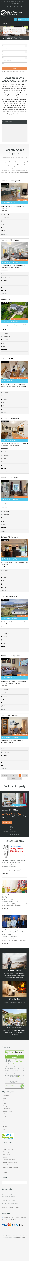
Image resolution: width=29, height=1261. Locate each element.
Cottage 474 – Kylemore (9, 715)
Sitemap (5, 1172)
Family (4, 1113)
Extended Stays (7, 1111)
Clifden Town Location (19, 805)
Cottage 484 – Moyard (9, 359)
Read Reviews (9, 1085)
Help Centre (6, 1154)
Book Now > (4, 234)
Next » (13, 778)
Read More (5, 873)
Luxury (5, 1119)
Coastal (5, 1103)
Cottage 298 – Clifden (10, 810)
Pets (4, 1121)
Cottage (5, 1106)
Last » (19, 778)
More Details (5, 210)
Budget (5, 1100)
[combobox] (14, 46)
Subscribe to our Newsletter (11, 1167)
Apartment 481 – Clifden (10, 477)
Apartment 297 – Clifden (10, 418)
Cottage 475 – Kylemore (9, 537)
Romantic (5, 1124)
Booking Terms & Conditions (10, 1162)
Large (4, 1116)
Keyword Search (6, 60)
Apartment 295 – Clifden (10, 240)
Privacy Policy (6, 1164)
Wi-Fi (4, 1129)
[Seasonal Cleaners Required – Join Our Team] (14, 886)
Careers (5, 1170)
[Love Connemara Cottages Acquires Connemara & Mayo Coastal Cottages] (14, 921)
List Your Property (8, 1149)
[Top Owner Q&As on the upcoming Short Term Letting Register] (14, 851)
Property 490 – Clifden (9, 299)
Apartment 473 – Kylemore (10, 656)
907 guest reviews (17, 1063)
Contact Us (6, 1157)
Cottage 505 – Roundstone (11, 29)
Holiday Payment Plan (9, 1159)
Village (5, 1126)
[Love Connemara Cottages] (12, 13)
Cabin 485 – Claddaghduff (10, 181)
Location (4, 42)
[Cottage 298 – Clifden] (14, 800)
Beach (4, 1098)
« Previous (5, 775)
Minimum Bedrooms (7, 54)
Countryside (6, 1108)
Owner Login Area (8, 1152)
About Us (5, 1146)
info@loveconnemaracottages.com (14, 1)
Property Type (6, 48)
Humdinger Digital (21, 1237)
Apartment (6, 1095)
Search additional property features (13, 71)
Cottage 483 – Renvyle (9, 596)
